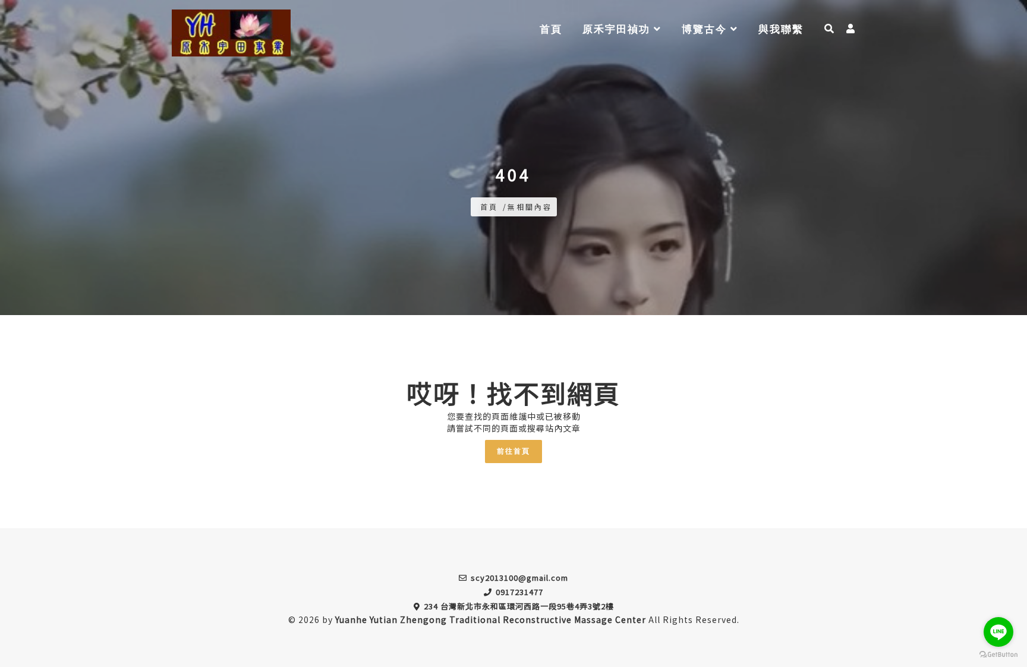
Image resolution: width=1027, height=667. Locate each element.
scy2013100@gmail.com (519, 577)
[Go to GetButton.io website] (998, 655)
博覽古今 (706, 29)
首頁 (551, 29)
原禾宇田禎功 (618, 29)
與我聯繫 (781, 29)
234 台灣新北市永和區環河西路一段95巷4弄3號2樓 (519, 606)
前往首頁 (513, 451)
